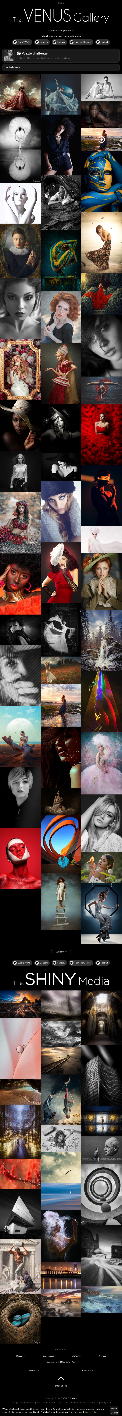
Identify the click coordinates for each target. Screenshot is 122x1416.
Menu (61, 2)
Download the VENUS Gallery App (61, 1362)
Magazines (20, 1356)
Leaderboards (12, 67)
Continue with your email (61, 30)
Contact (102, 1356)
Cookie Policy (91, 1412)
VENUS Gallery (69, 1398)
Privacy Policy (34, 1370)
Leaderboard (48, 1356)
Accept (114, 1408)
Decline (114, 1413)
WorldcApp (77, 1356)
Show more (61, 1349)
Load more (61, 951)
